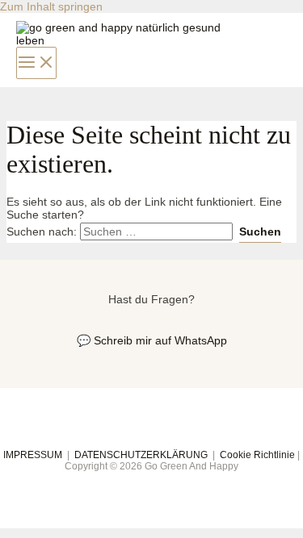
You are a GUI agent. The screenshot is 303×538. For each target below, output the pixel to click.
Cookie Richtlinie (257, 455)
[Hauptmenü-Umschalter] (36, 63)
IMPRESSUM (32, 455)
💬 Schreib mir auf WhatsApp (152, 340)
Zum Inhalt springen (51, 6)
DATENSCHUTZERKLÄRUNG (141, 455)
